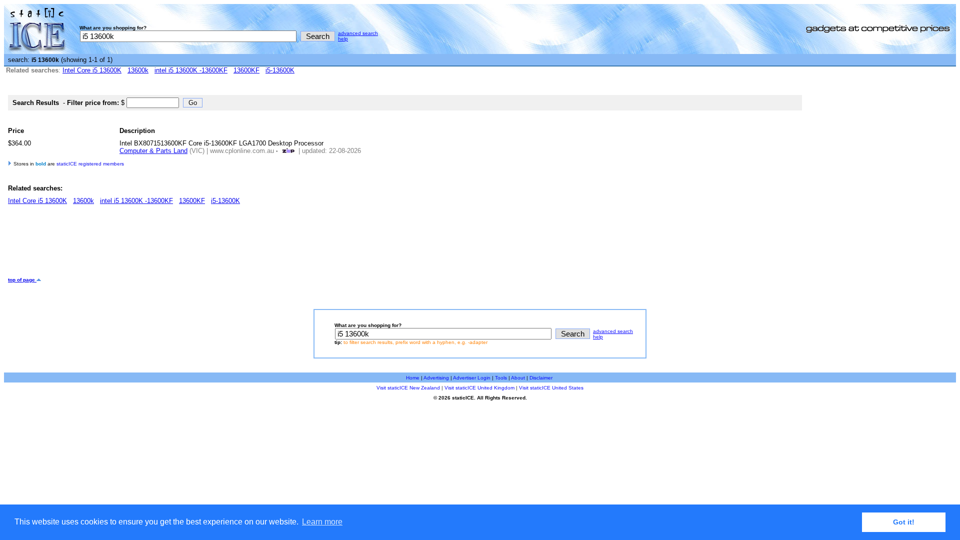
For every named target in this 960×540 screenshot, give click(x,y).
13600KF (247, 70)
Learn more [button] (322, 522)
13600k (138, 70)
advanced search (358, 33)
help (343, 39)
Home (413, 377)
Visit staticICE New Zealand (408, 387)
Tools (501, 377)
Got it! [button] (903, 522)
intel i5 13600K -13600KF (191, 70)
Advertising (436, 377)
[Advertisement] (190, 244)
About (518, 377)
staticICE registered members (90, 163)
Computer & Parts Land (154, 150)
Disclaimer (541, 377)
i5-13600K (280, 70)
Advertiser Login (471, 377)
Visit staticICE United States (551, 387)
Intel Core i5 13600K (92, 70)
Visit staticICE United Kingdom (479, 387)
